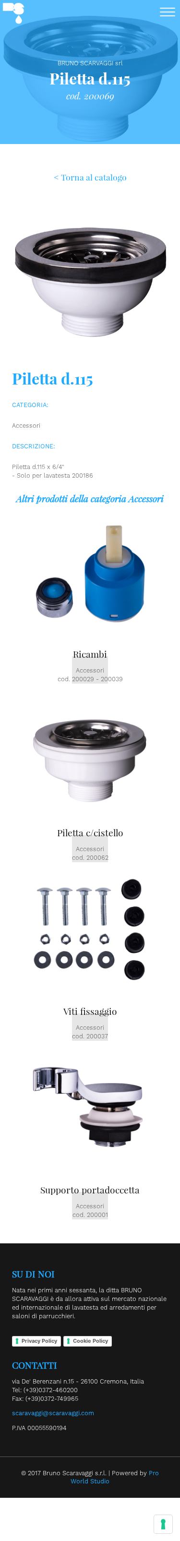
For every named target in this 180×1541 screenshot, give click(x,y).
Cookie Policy (90, 1340)
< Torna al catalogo (90, 176)
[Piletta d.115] (90, 363)
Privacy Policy (39, 1340)
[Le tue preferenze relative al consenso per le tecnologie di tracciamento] (163, 1524)
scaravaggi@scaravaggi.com (53, 1413)
